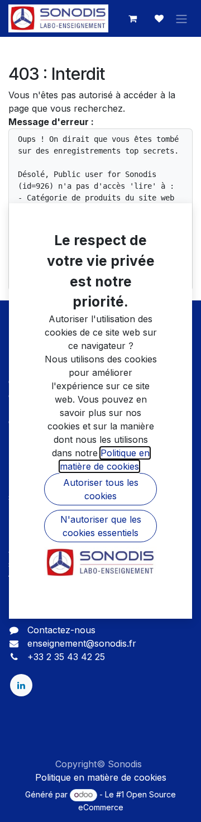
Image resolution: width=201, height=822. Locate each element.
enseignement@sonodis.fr (81, 643)
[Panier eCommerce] (132, 18)
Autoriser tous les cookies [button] (100, 489)
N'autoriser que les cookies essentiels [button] (100, 526)
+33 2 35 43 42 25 (66, 656)
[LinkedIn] (21, 685)
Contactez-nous (61, 629)
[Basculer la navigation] (181, 18)
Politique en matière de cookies (100, 777)
